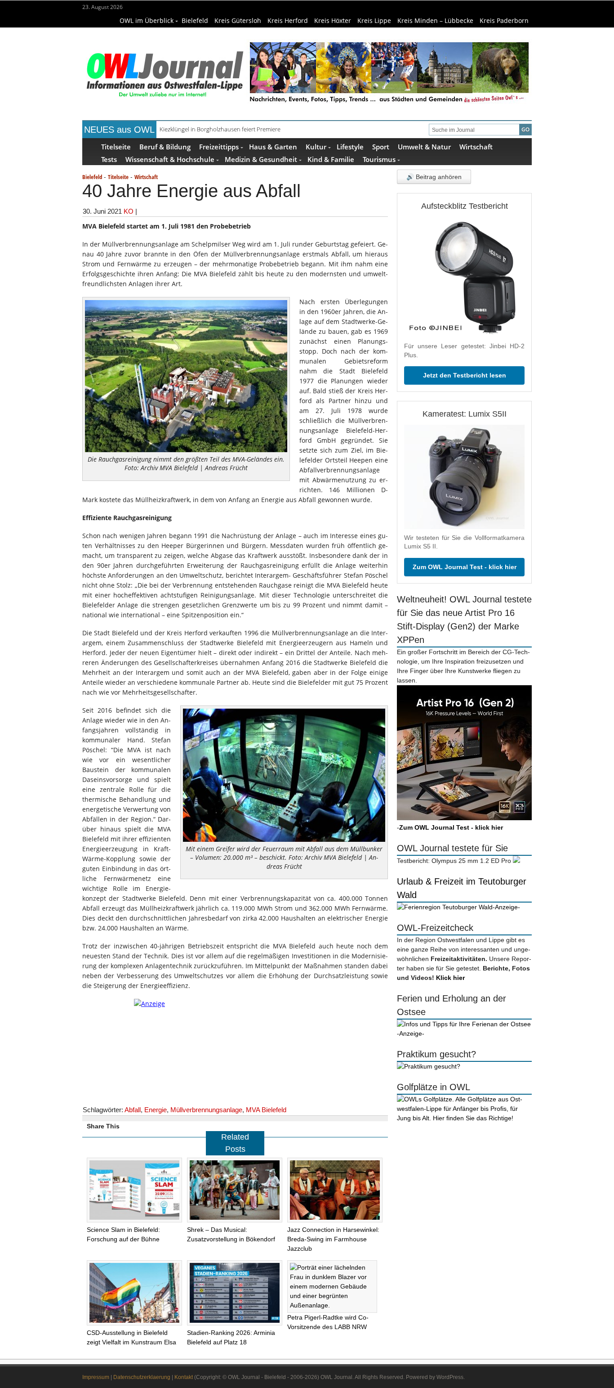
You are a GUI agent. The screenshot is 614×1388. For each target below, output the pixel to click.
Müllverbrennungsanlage (206, 1110)
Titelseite (116, 146)
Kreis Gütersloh (237, 20)
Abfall (133, 1110)
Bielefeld (195, 20)
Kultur (316, 146)
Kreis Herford (287, 20)
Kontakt (183, 1377)
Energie (155, 1110)
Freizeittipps (219, 146)
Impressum (95, 1377)
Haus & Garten (273, 146)
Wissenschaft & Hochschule (169, 159)
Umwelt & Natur (424, 146)
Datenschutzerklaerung (141, 1377)
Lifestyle (350, 146)
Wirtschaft (476, 146)
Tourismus (379, 159)
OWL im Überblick (147, 20)
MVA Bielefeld (266, 1110)
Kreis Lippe (374, 20)
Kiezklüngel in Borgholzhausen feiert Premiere (220, 129)
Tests (109, 159)
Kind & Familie (330, 159)
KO (128, 211)
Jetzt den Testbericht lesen (464, 375)
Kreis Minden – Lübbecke (435, 20)
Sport (380, 146)
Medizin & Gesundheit (261, 159)
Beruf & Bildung (165, 146)
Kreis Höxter (332, 20)
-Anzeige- (506, 907)
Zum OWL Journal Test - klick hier (464, 566)
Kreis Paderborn (504, 20)
